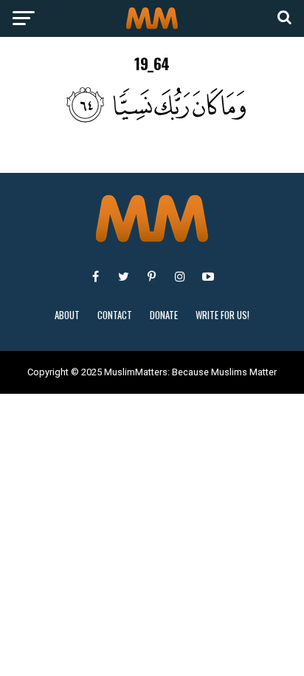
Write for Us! (222, 315)
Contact (114, 315)
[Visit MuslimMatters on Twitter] (124, 276)
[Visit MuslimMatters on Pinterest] (152, 276)
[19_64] (152, 119)
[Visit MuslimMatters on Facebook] (96, 276)
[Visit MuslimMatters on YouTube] (208, 276)
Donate (164, 315)
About (67, 315)
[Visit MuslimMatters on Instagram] (180, 276)
